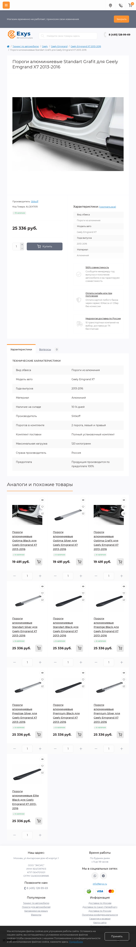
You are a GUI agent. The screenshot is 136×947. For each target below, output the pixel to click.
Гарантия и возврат (100, 918)
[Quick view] (42, 500)
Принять (117, 936)
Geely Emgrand (59, 46)
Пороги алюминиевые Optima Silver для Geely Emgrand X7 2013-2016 (65, 540)
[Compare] (42, 513)
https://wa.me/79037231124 (94, 875)
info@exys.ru (100, 884)
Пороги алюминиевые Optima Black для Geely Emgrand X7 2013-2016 (24, 540)
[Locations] (110, 5)
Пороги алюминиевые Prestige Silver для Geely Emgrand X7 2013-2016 (24, 713)
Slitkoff (34, 201)
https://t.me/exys (103, 875)
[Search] (43, 35)
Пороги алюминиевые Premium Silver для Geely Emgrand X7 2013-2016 (107, 713)
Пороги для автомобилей (36, 907)
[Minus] (22, 249)
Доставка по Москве (100, 903)
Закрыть (121, 19)
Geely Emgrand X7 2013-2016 (86, 46)
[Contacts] (120, 5)
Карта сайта (99, 922)
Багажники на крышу (36, 911)
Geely (45, 46)
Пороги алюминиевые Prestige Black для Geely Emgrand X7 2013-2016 (106, 627)
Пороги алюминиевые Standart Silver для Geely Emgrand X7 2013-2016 (24, 627)
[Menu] (6, 5)
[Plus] (22, 244)
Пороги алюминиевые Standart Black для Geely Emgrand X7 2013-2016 (65, 627)
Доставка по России (100, 911)
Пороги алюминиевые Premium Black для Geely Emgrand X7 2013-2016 (66, 713)
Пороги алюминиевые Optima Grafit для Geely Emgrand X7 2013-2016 (106, 540)
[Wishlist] (42, 506)
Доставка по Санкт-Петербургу (100, 907)
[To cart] (38, 561)
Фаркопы (36, 914)
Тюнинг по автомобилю (26, 46)
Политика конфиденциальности (100, 914)
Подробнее (76, 941)
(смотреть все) (107, 206)
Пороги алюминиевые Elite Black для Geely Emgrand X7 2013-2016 (25, 800)
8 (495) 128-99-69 (119, 34)
